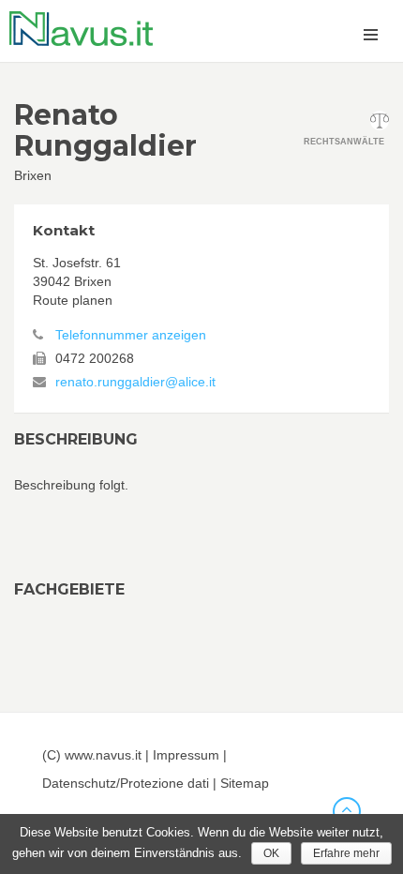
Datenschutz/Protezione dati (125, 783)
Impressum (186, 754)
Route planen (72, 300)
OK (271, 853)
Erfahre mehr (346, 853)
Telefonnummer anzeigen (130, 334)
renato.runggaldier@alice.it (135, 381)
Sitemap (244, 783)
